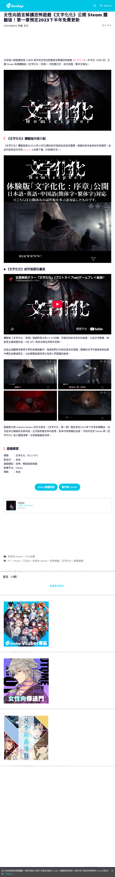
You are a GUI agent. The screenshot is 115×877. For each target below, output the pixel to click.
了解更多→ (9, 874)
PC (9, 560)
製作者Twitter (69, 487)
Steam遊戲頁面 (46, 487)
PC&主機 (30, 556)
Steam (16, 560)
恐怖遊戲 (54, 560)
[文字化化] (57, 505)
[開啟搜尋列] (94, 6)
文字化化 (66, 560)
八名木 (26, 560)
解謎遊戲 (78, 560)
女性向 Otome (15, 556)
